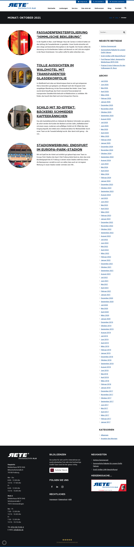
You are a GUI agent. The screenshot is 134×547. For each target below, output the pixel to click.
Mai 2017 (104, 408)
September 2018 (107, 363)
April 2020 (105, 312)
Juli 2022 (104, 239)
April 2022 (105, 250)
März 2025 (105, 136)
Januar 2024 (105, 181)
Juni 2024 (104, 164)
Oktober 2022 (106, 229)
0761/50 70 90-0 (17, 527)
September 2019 (107, 329)
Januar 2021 (105, 295)
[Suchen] (125, 8)
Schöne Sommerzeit (108, 46)
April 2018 (105, 377)
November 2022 (107, 226)
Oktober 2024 (106, 153)
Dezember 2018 (107, 357)
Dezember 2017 (107, 391)
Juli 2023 (104, 198)
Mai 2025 (104, 129)
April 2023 (105, 208)
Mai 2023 (104, 205)
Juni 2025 (104, 126)
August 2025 (106, 119)
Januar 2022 (105, 260)
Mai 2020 (104, 308)
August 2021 (106, 274)
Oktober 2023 (106, 188)
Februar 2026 (106, 98)
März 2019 (105, 346)
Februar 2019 (106, 350)
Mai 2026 (104, 88)
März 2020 (105, 315)
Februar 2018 (106, 384)
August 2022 (106, 236)
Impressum (53, 499)
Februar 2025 (106, 140)
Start (110, 17)
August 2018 (106, 367)
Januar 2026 (105, 102)
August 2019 (106, 332)
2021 (116, 17)
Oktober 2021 (106, 267)
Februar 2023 (106, 215)
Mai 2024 (104, 167)
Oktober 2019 (106, 326)
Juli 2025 (104, 122)
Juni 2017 (104, 405)
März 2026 (105, 95)
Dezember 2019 (107, 322)
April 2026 (105, 91)
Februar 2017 (106, 419)
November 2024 (107, 150)
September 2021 (107, 270)
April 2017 (105, 412)
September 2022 (107, 233)
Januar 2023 (105, 219)
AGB (70, 499)
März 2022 (105, 253)
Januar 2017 (105, 422)
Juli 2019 (104, 336)
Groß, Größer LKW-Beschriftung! (113, 56)
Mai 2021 (104, 284)
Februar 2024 (106, 177)
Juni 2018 (104, 370)
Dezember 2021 (107, 264)
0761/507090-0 (99, 1)
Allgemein (104, 435)
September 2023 (107, 191)
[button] (4, 542)
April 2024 (105, 171)
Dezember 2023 (107, 184)
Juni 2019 (104, 339)
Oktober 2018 (106, 360)
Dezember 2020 (107, 298)
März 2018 (105, 381)
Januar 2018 (105, 388)
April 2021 (105, 288)
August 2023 (106, 195)
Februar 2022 (106, 257)
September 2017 (107, 401)
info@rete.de (83, 1)
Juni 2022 (104, 243)
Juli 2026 (104, 81)
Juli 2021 (104, 277)
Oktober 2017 (106, 398)
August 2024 (106, 160)
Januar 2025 (105, 143)
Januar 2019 (105, 353)
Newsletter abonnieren (118, 1)
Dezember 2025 (107, 105)
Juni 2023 (104, 202)
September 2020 (107, 301)
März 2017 (105, 415)
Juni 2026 (104, 84)
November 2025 (107, 109)
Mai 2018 (104, 374)
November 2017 (107, 394)
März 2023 (105, 212)
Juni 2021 (104, 281)
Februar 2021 (106, 291)
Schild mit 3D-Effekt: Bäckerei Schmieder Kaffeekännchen (56, 111)
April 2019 (105, 343)
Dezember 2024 (107, 146)
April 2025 (105, 133)
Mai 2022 (104, 246)
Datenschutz (63, 499)
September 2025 (107, 115)
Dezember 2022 (107, 222)
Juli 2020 (104, 305)
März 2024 (105, 174)
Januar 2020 (105, 319)
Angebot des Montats (109, 438)
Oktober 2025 (106, 112)
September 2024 (107, 157)
